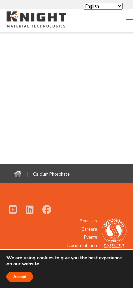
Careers (89, 229)
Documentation (82, 245)
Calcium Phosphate (51, 174)
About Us (88, 221)
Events (90, 237)
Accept (19, 276)
